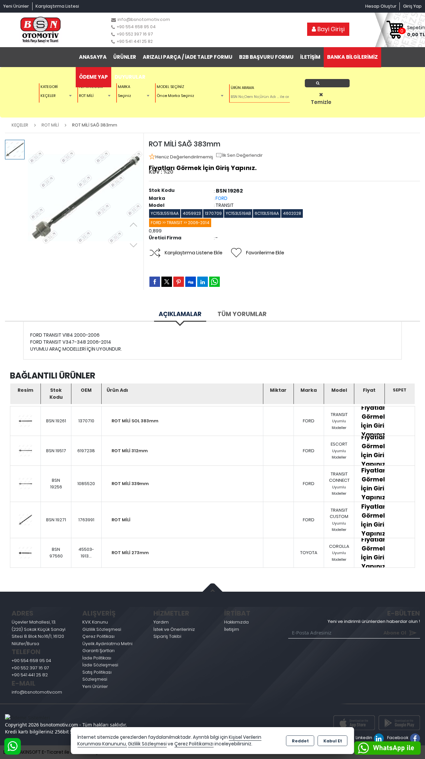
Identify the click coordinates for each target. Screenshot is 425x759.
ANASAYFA (93, 56)
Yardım (161, 622)
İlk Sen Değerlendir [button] (242, 155)
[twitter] (166, 282)
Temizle (321, 102)
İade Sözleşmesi (100, 665)
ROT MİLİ (121, 520)
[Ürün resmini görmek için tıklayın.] (25, 421)
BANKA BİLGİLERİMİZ (352, 56)
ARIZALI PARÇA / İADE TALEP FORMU (187, 56)
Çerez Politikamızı (193, 744)
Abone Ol (385, 632)
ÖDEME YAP (93, 76)
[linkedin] (202, 281)
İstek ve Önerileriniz (174, 629)
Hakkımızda (236, 622)
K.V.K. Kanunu (95, 622)
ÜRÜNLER (124, 56)
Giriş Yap (412, 6)
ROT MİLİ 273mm (130, 552)
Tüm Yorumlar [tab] (242, 314)
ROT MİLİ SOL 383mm (135, 421)
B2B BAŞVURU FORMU (266, 56)
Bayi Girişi (330, 29)
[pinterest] (178, 281)
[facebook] (154, 281)
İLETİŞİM (310, 56)
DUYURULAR (130, 76)
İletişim (231, 629)
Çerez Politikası (98, 636)
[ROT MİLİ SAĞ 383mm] (85, 197)
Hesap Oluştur (380, 6)
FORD (221, 198)
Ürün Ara (329, 83)
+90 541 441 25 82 (30, 675)
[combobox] (57, 96)
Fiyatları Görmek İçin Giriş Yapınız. (203, 168)
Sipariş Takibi (167, 636)
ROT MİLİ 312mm (130, 451)
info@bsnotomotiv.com (37, 692)
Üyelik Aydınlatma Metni (107, 643)
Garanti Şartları (98, 650)
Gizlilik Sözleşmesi (101, 629)
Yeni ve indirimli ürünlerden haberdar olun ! (374, 621)
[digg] (190, 281)
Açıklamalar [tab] (180, 314)
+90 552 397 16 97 (30, 668)
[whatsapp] (214, 282)
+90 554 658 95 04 (31, 660)
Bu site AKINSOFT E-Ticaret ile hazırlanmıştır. (53, 752)
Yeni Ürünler (95, 686)
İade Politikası (96, 658)
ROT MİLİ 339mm (130, 483)
